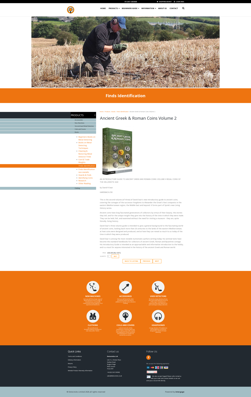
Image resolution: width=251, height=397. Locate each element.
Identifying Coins (85, 178)
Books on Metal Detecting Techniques (85, 145)
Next (157, 261)
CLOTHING (93, 325)
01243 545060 (131, 2)
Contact (174, 8)
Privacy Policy (72, 367)
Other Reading (84, 183)
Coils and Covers (80, 129)
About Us (162, 8)
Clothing (77, 188)
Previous (146, 261)
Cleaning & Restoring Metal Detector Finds (85, 154)
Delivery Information (74, 360)
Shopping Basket (165, 1)
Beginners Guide (129, 8)
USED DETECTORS (158, 296)
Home (103, 8)
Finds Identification (123, 112)
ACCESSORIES (125, 296)
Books (113, 112)
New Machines (79, 123)
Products (113, 8)
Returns (70, 363)
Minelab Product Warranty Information (80, 370)
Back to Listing (131, 261)
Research (82, 180)
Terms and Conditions (75, 356)
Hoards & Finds (84, 175)
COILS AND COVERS (125, 325)
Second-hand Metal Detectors (84, 126)
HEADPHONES (158, 325)
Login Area (180, 1)
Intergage (180, 392)
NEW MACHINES (92, 296)
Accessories (79, 120)
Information (147, 8)
